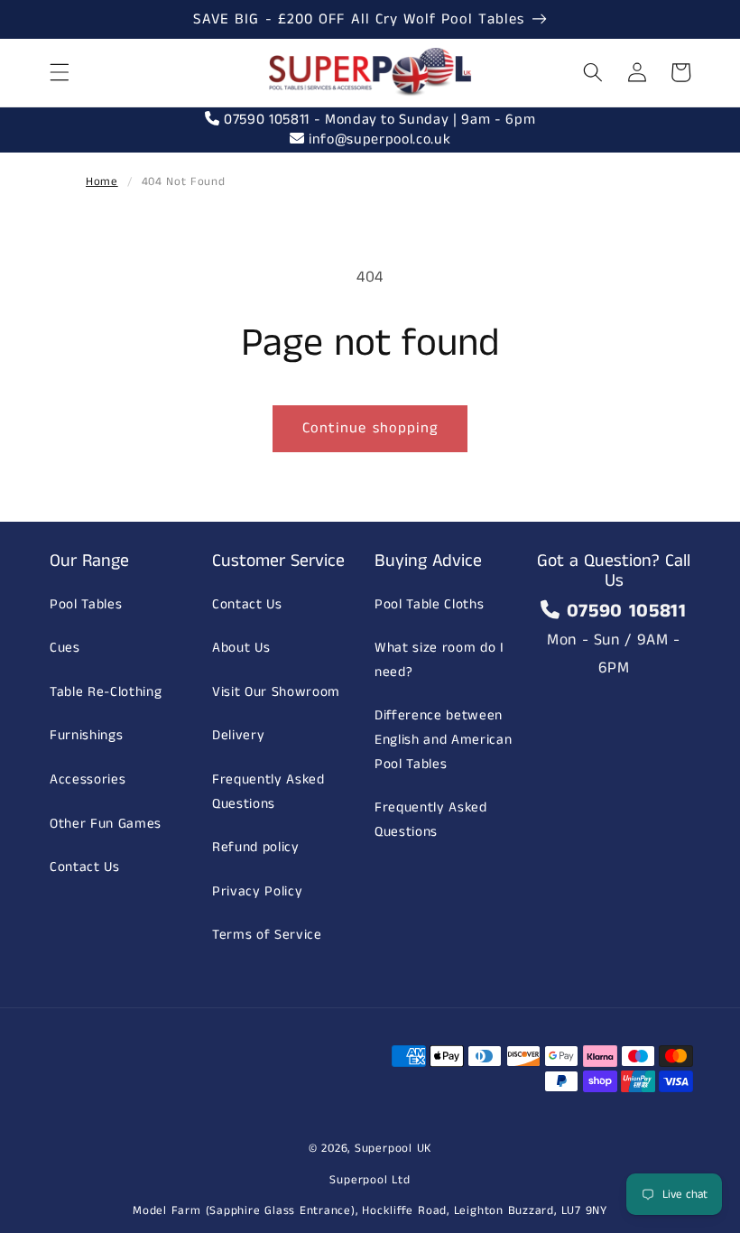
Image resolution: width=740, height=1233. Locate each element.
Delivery (238, 736)
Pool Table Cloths (429, 605)
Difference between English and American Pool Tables (443, 740)
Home (102, 181)
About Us (241, 648)
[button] (59, 72)
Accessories (87, 780)
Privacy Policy (257, 892)
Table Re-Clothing (106, 692)
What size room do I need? (439, 660)
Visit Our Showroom (276, 692)
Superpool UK (393, 1148)
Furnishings (86, 736)
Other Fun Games (106, 824)
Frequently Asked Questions (268, 792)
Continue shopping (370, 428)
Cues (65, 648)
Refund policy (256, 848)
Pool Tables (86, 605)
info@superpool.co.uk (377, 139)
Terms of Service (267, 935)
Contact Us (85, 867)
